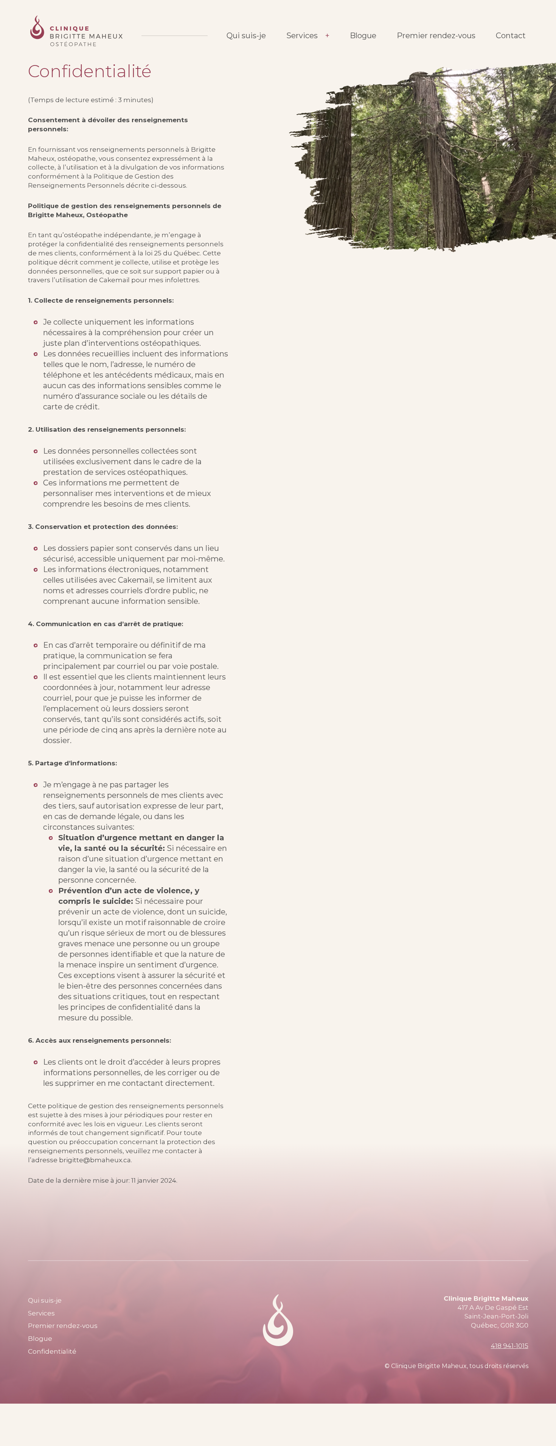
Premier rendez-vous (436, 35)
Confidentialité (52, 1351)
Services (302, 35)
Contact (511, 35)
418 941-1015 (509, 1346)
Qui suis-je (246, 35)
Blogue (363, 35)
